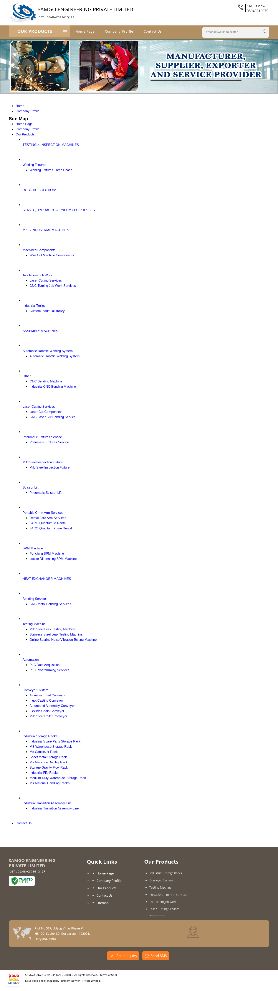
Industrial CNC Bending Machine (53, 386)
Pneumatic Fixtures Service (42, 437)
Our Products (34, 31)
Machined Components (39, 250)
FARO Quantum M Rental (48, 523)
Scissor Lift (30, 487)
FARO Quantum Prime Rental (51, 528)
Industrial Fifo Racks (44, 772)
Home (20, 106)
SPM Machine (33, 548)
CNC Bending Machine (46, 381)
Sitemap (102, 903)
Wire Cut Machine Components (52, 255)
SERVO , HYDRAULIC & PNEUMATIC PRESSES (59, 210)
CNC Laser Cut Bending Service (53, 417)
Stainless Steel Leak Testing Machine (56, 634)
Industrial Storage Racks (40, 736)
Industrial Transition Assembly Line (47, 803)
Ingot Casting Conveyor (46, 700)
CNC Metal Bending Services (50, 604)
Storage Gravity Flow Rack (49, 767)
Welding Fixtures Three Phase (51, 170)
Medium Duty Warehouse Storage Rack (58, 778)
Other (27, 376)
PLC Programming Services (50, 670)
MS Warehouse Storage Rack (51, 746)
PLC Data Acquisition (45, 665)
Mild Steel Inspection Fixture (43, 462)
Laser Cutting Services (46, 280)
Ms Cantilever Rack (44, 752)
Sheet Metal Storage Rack (48, 757)
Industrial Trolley (34, 305)
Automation (31, 659)
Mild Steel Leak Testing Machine (52, 629)
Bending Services (35, 599)
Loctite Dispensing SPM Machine (53, 559)
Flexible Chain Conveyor (47, 711)
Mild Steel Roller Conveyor (48, 716)
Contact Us (153, 31)
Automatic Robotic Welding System (48, 351)
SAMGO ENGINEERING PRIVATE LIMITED (85, 12)
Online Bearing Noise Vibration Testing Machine (63, 639)
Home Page (84, 31)
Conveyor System (35, 690)
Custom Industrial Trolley (47, 311)
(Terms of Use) (108, 975)
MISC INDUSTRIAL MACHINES (46, 230)
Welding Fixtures (34, 165)
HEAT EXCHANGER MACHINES (47, 579)
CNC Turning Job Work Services (53, 285)
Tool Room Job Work (37, 275)
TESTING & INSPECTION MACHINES (51, 145)
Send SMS (159, 955)
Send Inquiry (126, 955)
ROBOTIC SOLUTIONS (40, 190)
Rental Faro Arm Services (48, 518)
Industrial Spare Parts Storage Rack (55, 741)
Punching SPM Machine (47, 553)
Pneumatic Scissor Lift (45, 492)
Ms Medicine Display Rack (49, 762)
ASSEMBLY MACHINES (40, 331)
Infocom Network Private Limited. (81, 981)
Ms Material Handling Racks (50, 783)
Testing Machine (34, 624)
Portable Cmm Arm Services (43, 512)
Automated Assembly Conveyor (52, 705)
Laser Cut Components (46, 412)
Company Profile (119, 31)
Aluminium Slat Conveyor (48, 695)
